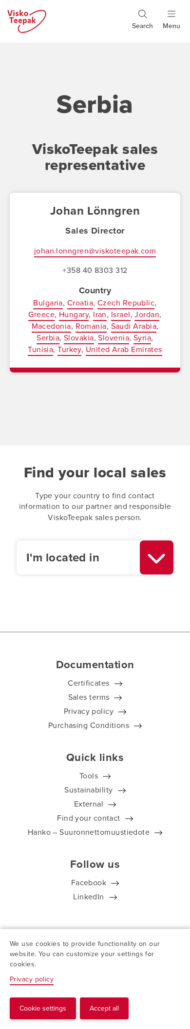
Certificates (88, 683)
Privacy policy (89, 711)
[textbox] (78, 557)
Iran (100, 314)
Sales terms (89, 697)
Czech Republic (125, 302)
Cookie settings (42, 1008)
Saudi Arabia (133, 326)
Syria (142, 337)
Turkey (69, 349)
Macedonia (51, 326)
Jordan (146, 314)
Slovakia (79, 337)
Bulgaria (48, 302)
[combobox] (95, 557)
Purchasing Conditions (88, 725)
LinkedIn (88, 896)
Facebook (89, 882)
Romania (91, 326)
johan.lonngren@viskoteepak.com (95, 250)
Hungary (74, 314)
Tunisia (40, 349)
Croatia (80, 302)
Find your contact (88, 818)
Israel (121, 314)
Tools (88, 775)
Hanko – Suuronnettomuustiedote (89, 832)
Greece (41, 314)
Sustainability (88, 789)
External (89, 804)
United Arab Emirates (124, 349)
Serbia (48, 337)
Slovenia (113, 337)
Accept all (104, 1008)
